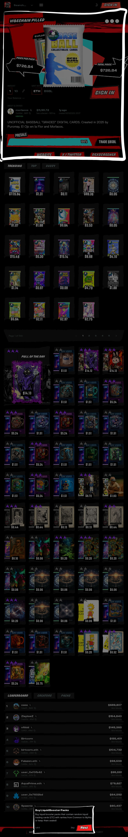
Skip (72, 827)
